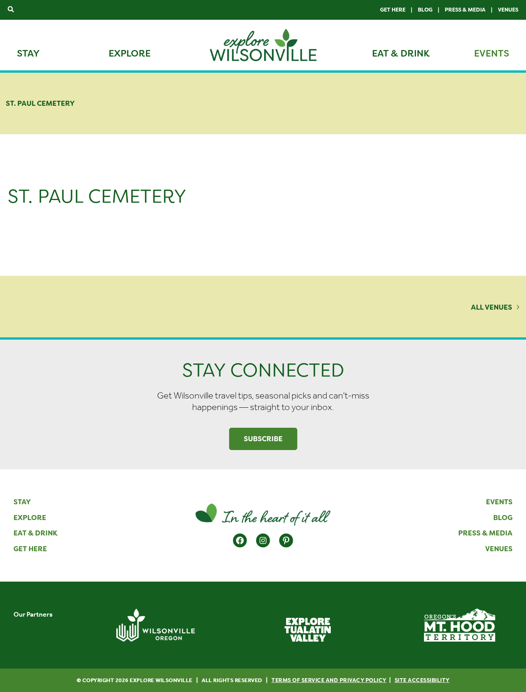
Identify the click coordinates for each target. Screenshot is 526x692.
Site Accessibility (422, 680)
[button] (11, 10)
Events (491, 53)
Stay (28, 53)
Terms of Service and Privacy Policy (329, 680)
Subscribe (263, 439)
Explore (130, 53)
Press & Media (465, 9)
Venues (508, 9)
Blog (425, 9)
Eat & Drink (401, 53)
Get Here (392, 9)
